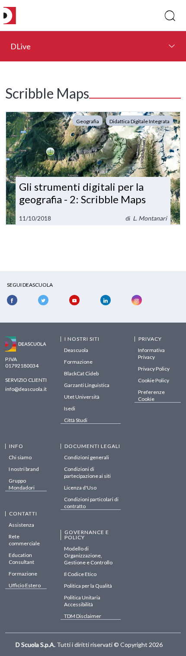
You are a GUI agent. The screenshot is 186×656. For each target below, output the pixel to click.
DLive (20, 46)
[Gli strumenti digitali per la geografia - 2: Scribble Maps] (93, 168)
